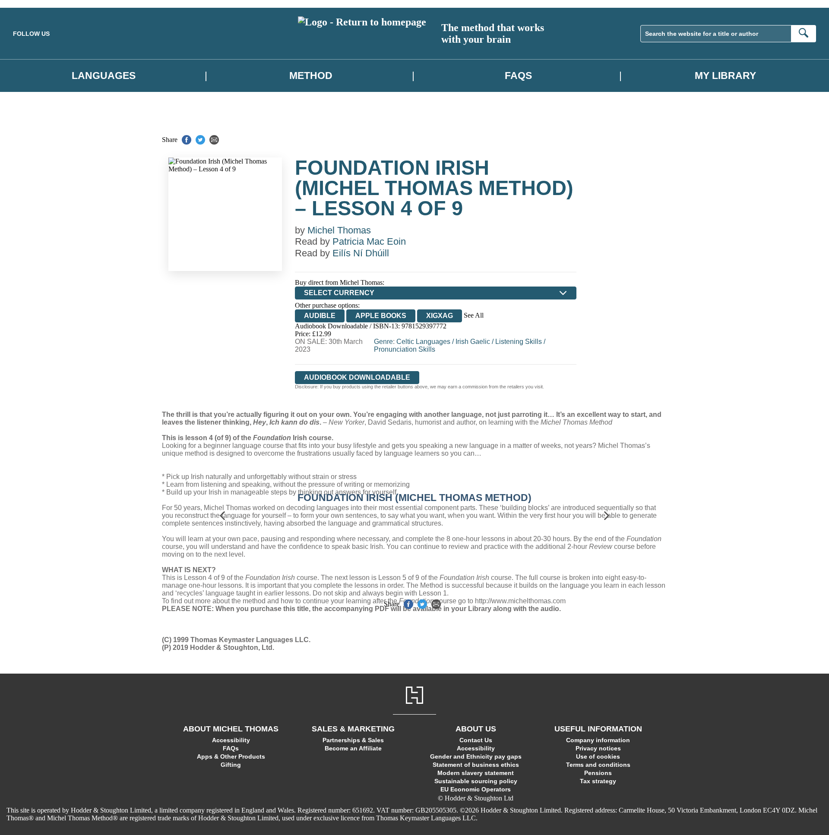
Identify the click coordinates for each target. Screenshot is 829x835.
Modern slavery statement (475, 772)
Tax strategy (598, 781)
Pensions (598, 772)
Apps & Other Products (231, 756)
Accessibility (231, 740)
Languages (104, 75)
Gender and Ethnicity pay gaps (476, 756)
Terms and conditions (598, 764)
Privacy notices (598, 748)
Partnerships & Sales (353, 740)
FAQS (518, 75)
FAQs (231, 748)
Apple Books (380, 315)
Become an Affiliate (353, 748)
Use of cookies (598, 756)
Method (310, 75)
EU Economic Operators (475, 789)
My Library (725, 75)
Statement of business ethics (476, 764)
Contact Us (475, 740)
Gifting (231, 764)
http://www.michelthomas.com (520, 601)
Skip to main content (28, 3)
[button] (222, 515)
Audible (319, 315)
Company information (598, 740)
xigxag (439, 315)
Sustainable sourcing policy (475, 781)
